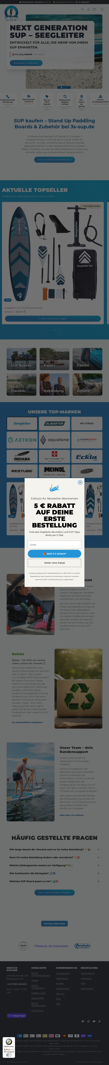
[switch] (9, 1055)
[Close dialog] (80, 482)
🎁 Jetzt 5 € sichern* (54, 553)
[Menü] (13, 1038)
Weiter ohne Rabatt (54, 563)
